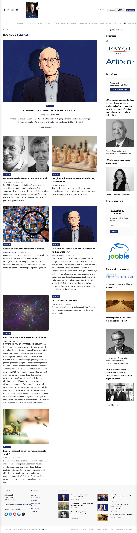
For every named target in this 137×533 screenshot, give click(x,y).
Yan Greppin (8, 182)
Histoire (73, 23)
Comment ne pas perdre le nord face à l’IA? (50, 110)
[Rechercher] (124, 23)
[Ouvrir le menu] (4, 23)
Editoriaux (29, 23)
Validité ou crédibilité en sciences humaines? (24, 248)
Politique (48, 23)
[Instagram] (12, 9)
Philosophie (82, 23)
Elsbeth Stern (58, 185)
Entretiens (38, 23)
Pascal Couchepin (53, 114)
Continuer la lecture (50, 127)
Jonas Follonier (58, 304)
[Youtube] (16, 9)
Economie (64, 23)
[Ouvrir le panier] (130, 23)
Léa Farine (8, 458)
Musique (109, 23)
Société (56, 23)
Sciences (50, 106)
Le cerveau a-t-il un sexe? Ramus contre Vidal (25, 178)
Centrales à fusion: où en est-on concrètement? (25, 337)
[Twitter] (10, 514)
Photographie (120, 23)
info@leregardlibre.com (17, 509)
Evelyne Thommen (10, 252)
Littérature (93, 23)
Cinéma (102, 23)
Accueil (20, 23)
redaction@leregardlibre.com (21, 504)
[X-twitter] (8, 9)
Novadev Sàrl (43, 529)
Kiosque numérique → (115, 30)
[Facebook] (4, 9)
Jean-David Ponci (10, 341)
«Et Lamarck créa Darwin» (64, 300)
